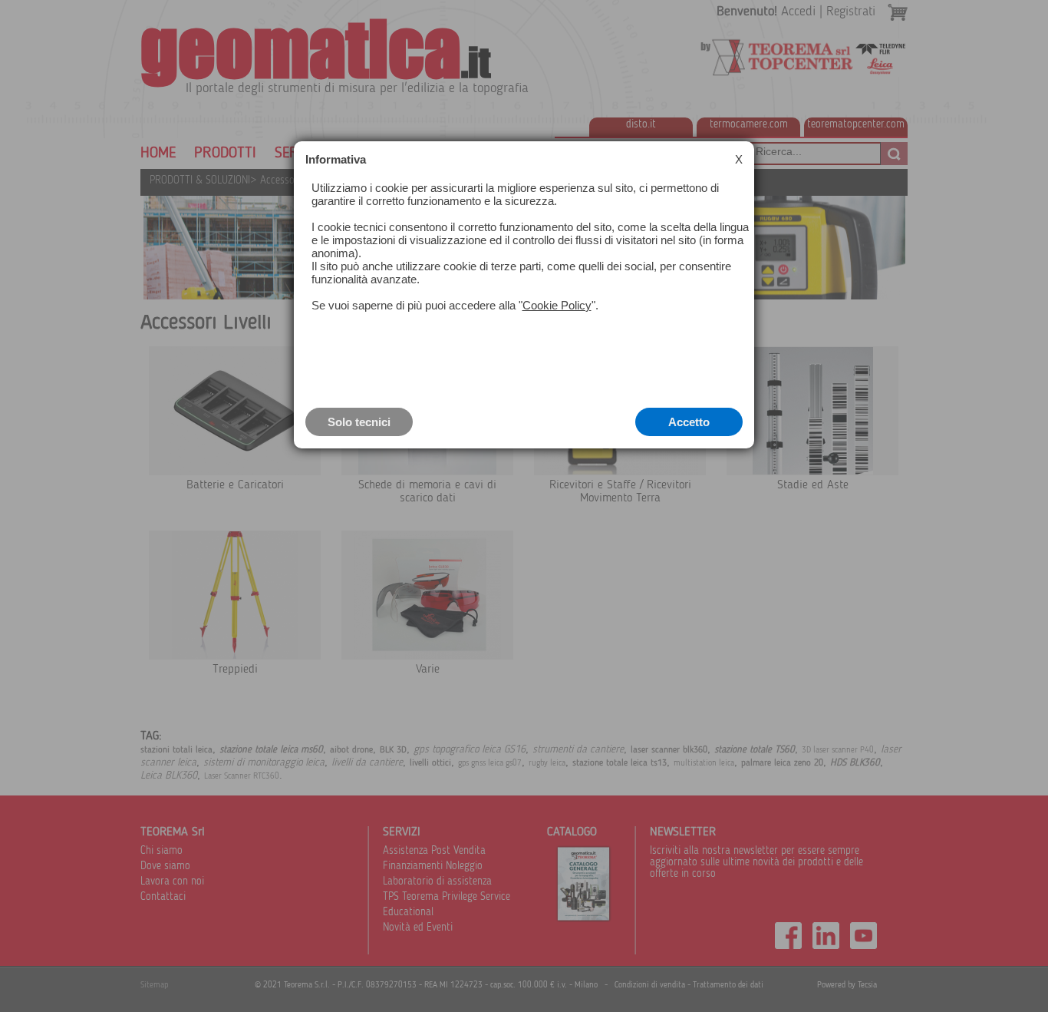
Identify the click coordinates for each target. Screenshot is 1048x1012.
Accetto (689, 421)
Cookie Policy (557, 305)
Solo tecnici (359, 421)
